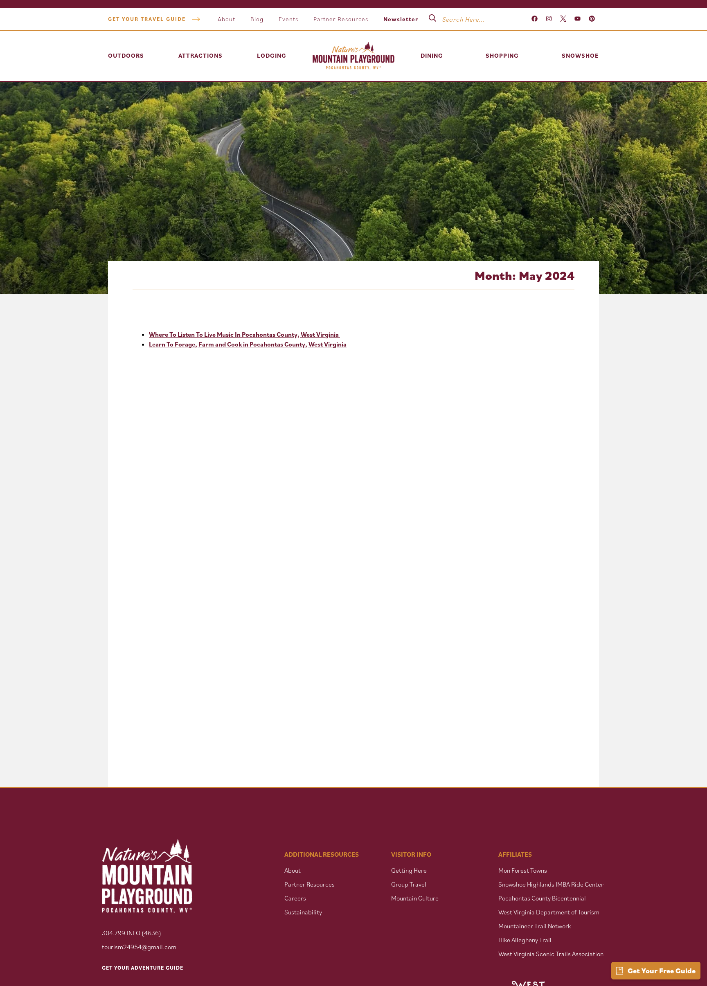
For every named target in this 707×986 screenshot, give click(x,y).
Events (288, 19)
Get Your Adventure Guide (142, 967)
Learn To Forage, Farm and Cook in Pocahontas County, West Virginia (248, 344)
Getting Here (409, 870)
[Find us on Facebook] (534, 19)
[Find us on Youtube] (577, 19)
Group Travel (408, 884)
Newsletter (400, 19)
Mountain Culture (415, 898)
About (226, 19)
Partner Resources (340, 19)
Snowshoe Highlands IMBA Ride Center (550, 884)
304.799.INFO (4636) (131, 933)
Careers (295, 898)
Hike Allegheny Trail (525, 940)
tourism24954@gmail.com (139, 947)
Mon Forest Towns (522, 870)
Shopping (502, 55)
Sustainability (303, 912)
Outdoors (126, 55)
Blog (256, 19)
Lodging (271, 55)
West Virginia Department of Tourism (548, 912)
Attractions (200, 55)
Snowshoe (580, 55)
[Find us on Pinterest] (592, 19)
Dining (432, 55)
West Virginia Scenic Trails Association (551, 954)
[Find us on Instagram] (549, 19)
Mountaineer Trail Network (534, 926)
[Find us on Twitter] (563, 19)
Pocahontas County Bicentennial (542, 898)
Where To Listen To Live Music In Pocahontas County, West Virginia (244, 334)
